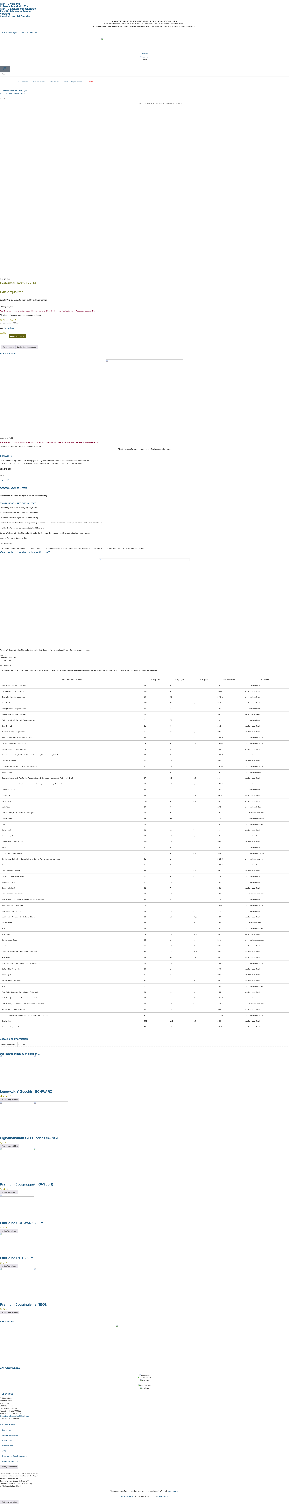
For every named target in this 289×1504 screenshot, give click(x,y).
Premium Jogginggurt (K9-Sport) (26, 1184)
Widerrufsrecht (7, 1446)
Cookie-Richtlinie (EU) (10, 1461)
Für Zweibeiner (38, 82)
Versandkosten (9, 328)
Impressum (6, 1430)
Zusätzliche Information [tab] (26, 347)
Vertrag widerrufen (9, 1467)
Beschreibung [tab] (8, 347)
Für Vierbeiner (22, 82)
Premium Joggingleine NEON (24, 1304)
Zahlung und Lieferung (10, 1435)
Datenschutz (7, 1440)
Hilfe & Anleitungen (9, 33)
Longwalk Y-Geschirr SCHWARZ (26, 1091)
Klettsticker (54, 82)
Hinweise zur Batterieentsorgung (14, 1456)
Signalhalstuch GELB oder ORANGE (29, 1138)
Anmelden (144, 53)
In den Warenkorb (17, 336)
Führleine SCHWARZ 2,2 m (22, 1223)
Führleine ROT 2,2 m (16, 1258)
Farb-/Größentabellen (29, 33)
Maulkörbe (160, 103)
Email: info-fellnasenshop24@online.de (14, 1416)
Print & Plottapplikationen (72, 82)
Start (140, 103)
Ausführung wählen (10, 1099)
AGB (4, 1451)
